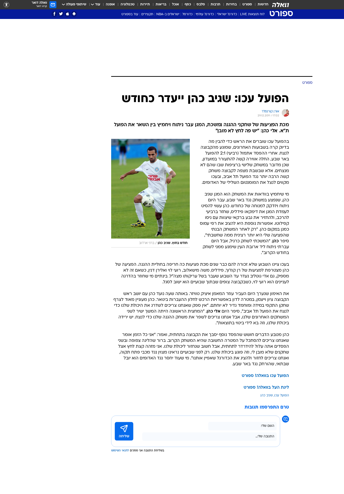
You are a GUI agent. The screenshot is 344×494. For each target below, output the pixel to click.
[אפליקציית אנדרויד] (74, 14)
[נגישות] (6, 5)
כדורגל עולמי (205, 14)
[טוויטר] (61, 14)
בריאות (161, 4)
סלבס (201, 4)
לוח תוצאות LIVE (252, 14)
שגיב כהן (266, 395)
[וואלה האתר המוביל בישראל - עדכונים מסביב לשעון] (280, 4)
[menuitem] (260, 4)
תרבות (215, 4)
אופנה (110, 4)
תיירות (145, 4)
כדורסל (187, 14)
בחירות (231, 4)
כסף (188, 4)
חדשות (263, 4)
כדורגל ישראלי (227, 14)
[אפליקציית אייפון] (67, 14)
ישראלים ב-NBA (167, 14)
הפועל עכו (281, 395)
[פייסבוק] (54, 14)
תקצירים (147, 14)
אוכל (175, 4)
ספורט (247, 4)
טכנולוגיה (128, 4)
